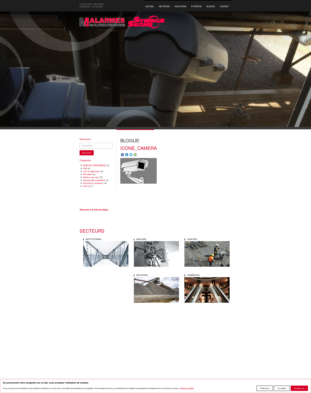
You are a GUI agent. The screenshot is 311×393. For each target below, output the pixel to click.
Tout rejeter (281, 388)
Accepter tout (299, 388)
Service (86, 185)
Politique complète (187, 388)
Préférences (264, 388)
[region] (155, 386)
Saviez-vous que (90, 177)
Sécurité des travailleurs (94, 180)
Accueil (149, 6)
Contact (224, 6)
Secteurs (164, 6)
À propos (196, 6)
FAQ (85, 168)
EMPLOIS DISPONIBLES (94, 165)
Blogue (211, 6)
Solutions (180, 6)
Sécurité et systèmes (93, 183)
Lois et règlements (91, 171)
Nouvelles (87, 174)
